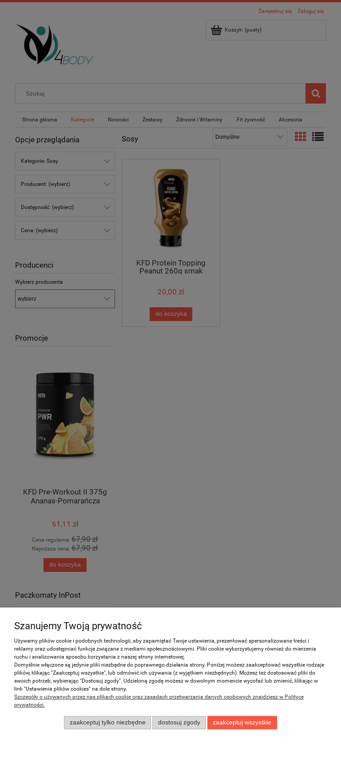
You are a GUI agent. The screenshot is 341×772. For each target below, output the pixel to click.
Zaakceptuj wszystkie (242, 722)
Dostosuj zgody (179, 722)
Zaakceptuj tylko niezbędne (108, 722)
